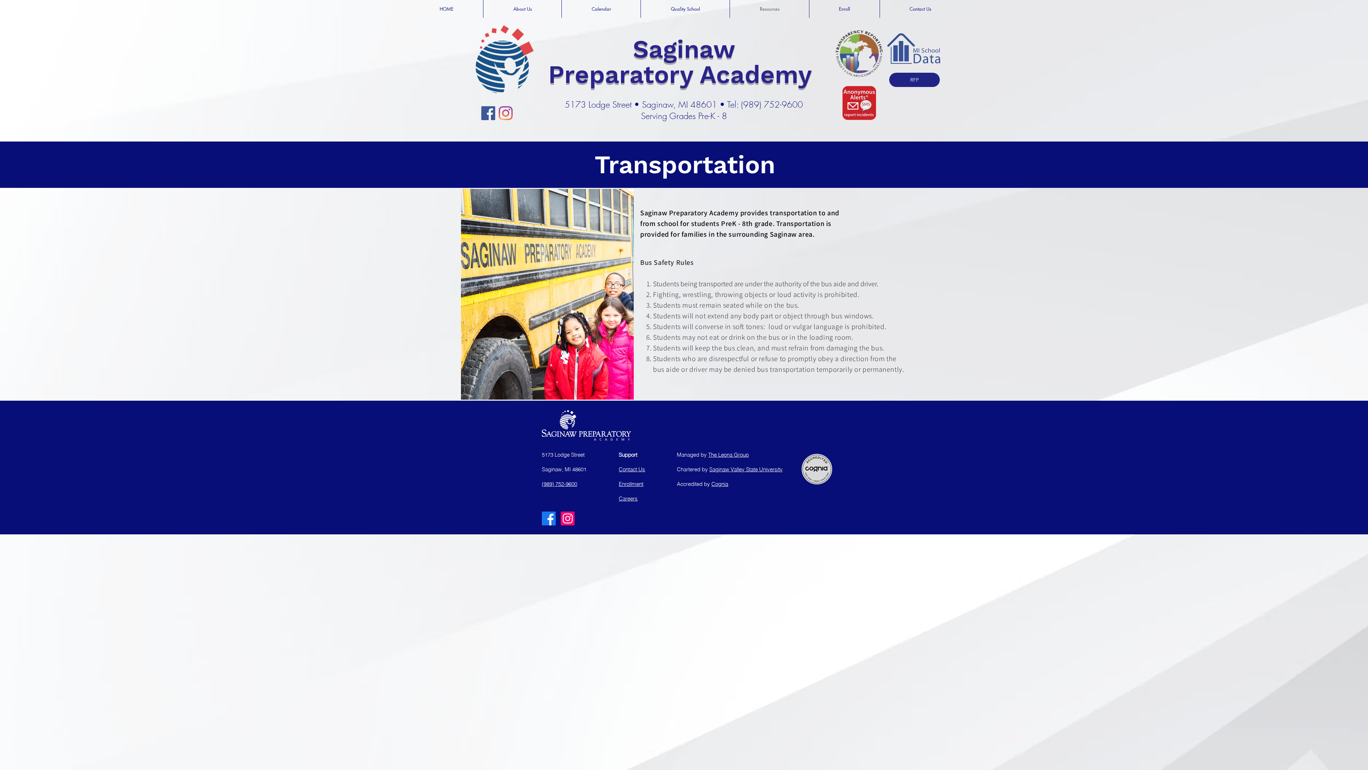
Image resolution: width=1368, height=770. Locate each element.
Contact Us (632, 469)
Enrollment (631, 484)
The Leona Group (728, 454)
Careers (628, 498)
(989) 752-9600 (559, 484)
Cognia (719, 484)
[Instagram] (506, 113)
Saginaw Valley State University (746, 469)
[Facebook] (488, 113)
